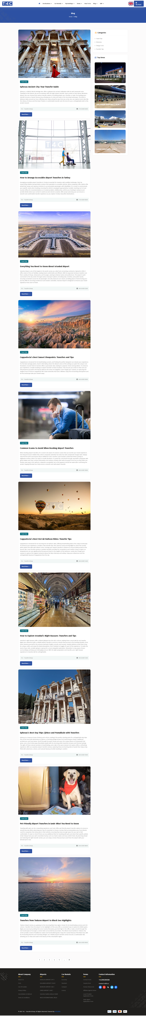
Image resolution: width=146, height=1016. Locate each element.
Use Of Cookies (22, 987)
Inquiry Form (87, 983)
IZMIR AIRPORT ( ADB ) (106, 149)
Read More (25, 114)
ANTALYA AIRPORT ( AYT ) (107, 79)
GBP (101, 3)
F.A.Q (19, 983)
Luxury (64, 990)
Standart (64, 983)
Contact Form (87, 979)
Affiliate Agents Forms (89, 990)
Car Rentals (58, 3)
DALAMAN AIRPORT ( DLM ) (108, 104)
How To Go (87, 3)
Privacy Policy (22, 990)
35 (69, 960)
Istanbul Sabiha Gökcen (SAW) (49, 994)
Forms (79, 3)
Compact (64, 987)
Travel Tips (99, 38)
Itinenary (99, 42)
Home (70, 16)
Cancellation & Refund (25, 994)
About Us (21, 979)
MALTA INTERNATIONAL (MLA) (48, 997)
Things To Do (100, 45)
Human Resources (88, 987)
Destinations (47, 3)
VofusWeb (57, 1011)
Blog (94, 3)
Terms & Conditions (24, 997)
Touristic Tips (100, 49)
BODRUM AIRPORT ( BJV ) (107, 124)
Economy (64, 979)
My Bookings (69, 3)
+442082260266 (104, 980)
